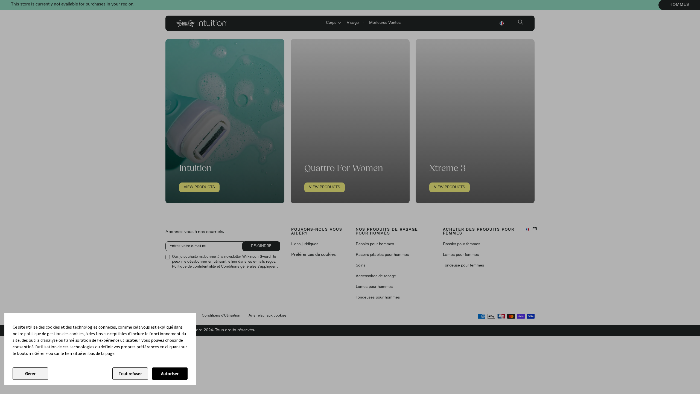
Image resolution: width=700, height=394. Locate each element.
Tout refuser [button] (130, 373)
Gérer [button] (30, 373)
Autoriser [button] (170, 373)
